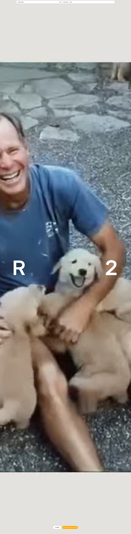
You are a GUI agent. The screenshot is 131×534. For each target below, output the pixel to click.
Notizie (71, 2)
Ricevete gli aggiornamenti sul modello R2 (70, 527)
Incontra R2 (57, 527)
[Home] (20, 2)
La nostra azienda (65, 2)
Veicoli (60, 2)
